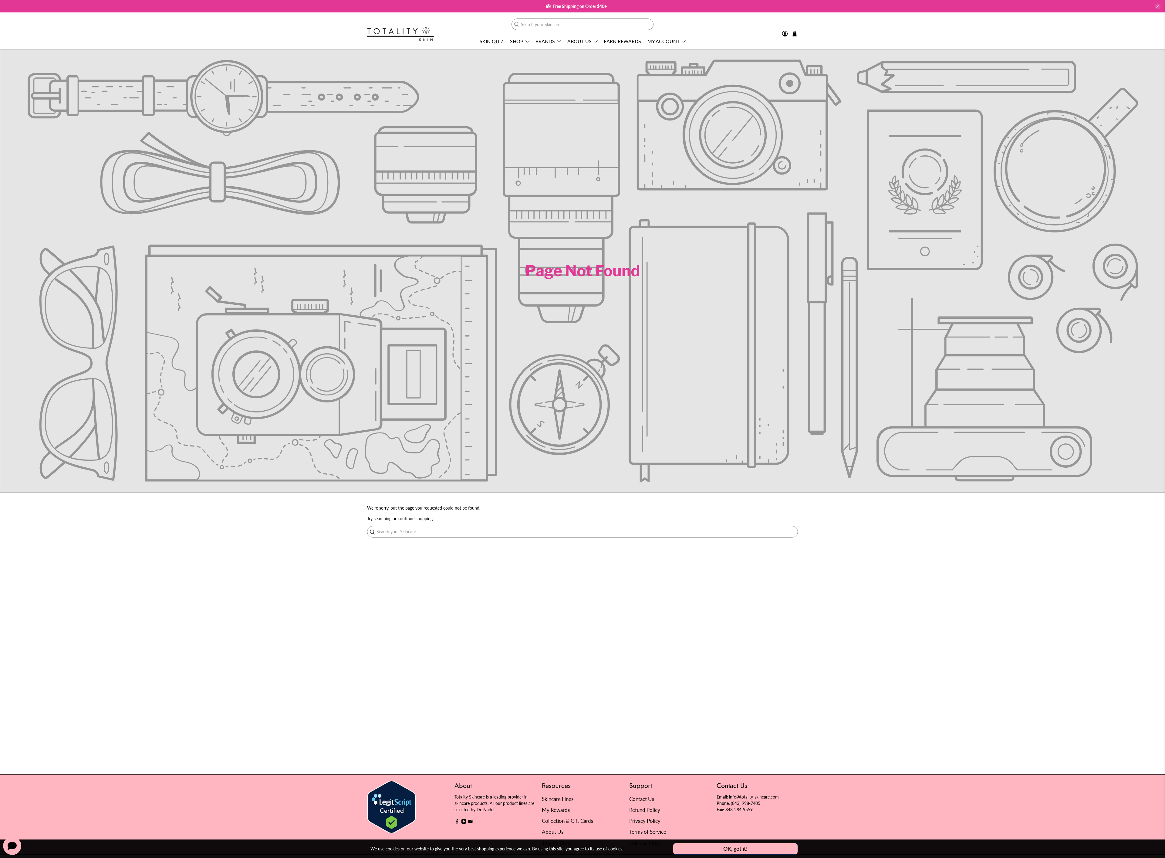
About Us (579, 41)
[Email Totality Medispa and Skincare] (470, 822)
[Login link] (785, 34)
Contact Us (641, 799)
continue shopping (415, 518)
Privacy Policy (644, 821)
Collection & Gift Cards (567, 821)
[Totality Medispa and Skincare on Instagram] (463, 822)
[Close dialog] (693, 370)
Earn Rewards (622, 41)
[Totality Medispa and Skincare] (400, 34)
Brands (545, 41)
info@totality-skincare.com (754, 796)
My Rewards (556, 810)
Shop (516, 41)
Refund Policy (644, 810)
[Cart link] (794, 34)
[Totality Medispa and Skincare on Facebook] (457, 822)
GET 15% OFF (523, 461)
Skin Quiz (492, 41)
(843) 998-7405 (745, 803)
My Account (663, 41)
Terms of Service (647, 832)
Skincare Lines (557, 799)
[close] (1158, 6)
